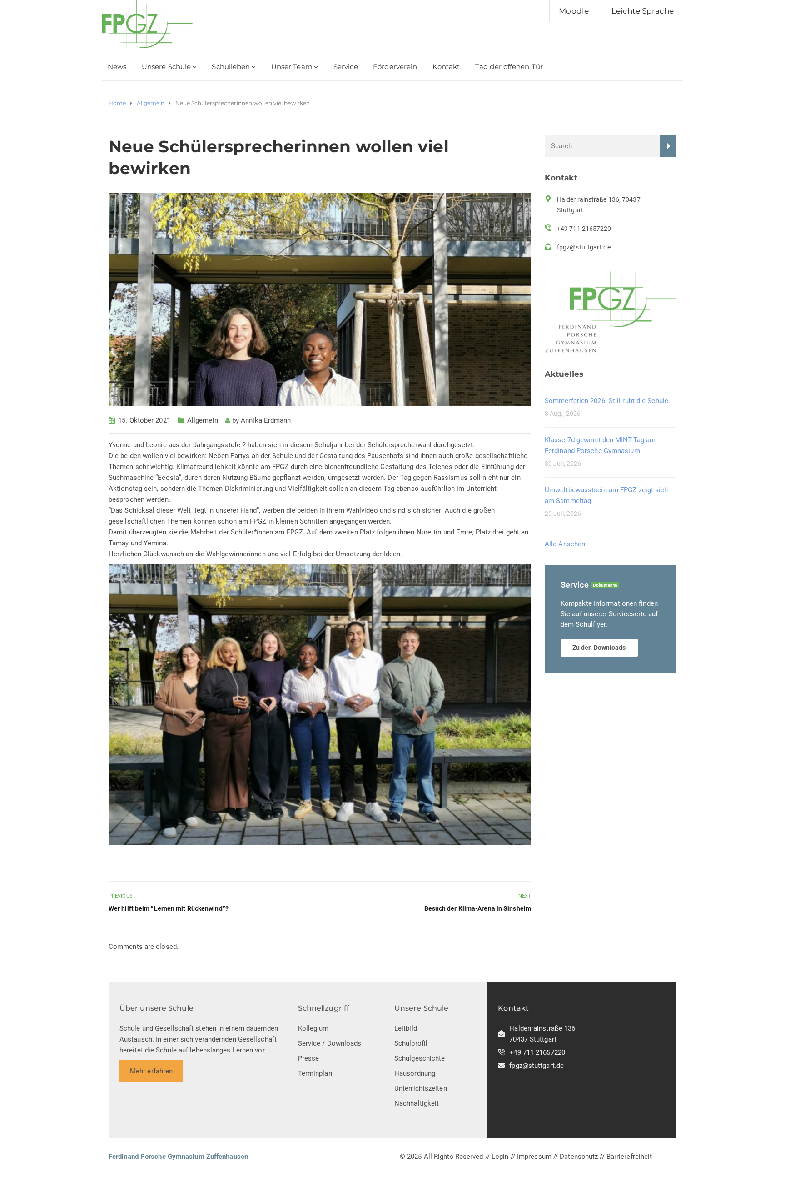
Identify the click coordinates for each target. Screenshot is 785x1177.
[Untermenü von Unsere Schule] (195, 67)
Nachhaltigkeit (416, 1103)
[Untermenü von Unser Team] (316, 67)
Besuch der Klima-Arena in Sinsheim (477, 908)
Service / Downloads (330, 1043)
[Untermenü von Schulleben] (254, 67)
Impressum (534, 1156)
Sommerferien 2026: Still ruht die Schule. (607, 401)
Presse (308, 1058)
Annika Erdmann (266, 420)
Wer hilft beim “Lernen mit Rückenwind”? (169, 908)
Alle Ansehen (565, 544)
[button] (320, 704)
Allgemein (202, 420)
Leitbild (405, 1028)
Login (500, 1156)
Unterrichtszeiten (420, 1088)
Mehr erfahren (151, 1071)
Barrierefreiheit (629, 1156)
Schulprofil (410, 1043)
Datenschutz (579, 1156)
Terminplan (315, 1073)
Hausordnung (414, 1073)
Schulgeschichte (419, 1058)
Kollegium (313, 1028)
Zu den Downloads (599, 647)
